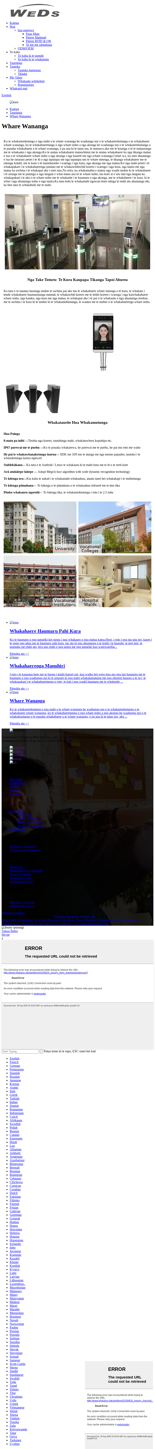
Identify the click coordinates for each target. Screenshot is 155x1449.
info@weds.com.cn (22, 906)
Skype (6, 934)
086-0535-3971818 (22, 902)
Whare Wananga (20, 116)
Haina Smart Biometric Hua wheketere (46, 923)
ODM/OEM (26, 48)
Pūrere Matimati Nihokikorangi (96, 920)
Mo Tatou (16, 77)
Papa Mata (32, 34)
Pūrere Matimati (36, 37)
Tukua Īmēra (10, 931)
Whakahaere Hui (20, 878)
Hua (12, 26)
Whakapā (16, 794)
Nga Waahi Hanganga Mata (90, 923)
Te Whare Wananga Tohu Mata (54, 920)
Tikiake (22, 74)
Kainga (14, 23)
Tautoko (15, 66)
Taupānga (16, 63)
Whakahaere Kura (21, 881)
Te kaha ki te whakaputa (33, 59)
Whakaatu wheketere (31, 81)
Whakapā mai (18, 88)
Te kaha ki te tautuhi (31, 55)
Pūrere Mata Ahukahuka (17, 920)
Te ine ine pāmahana (39, 44)
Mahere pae (87, 916)
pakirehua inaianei (13, 913)
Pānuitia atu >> (19, 653)
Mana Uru (16, 867)
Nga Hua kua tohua (66, 916)
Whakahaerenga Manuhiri (26, 870)
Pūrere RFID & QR (38, 41)
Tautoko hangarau (29, 70)
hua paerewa (26, 30)
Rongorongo (26, 84)
